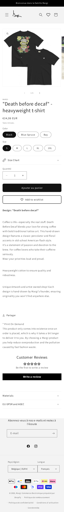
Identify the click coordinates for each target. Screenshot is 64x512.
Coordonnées (34, 508)
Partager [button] (11, 315)
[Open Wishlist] (48, 15)
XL (38, 148)
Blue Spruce (28, 134)
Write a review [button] (32, 377)
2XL (50, 148)
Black (9, 134)
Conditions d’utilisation (48, 502)
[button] (7, 15)
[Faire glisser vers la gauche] (24, 93)
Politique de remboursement (37, 497)
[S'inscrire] (53, 433)
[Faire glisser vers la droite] (39, 93)
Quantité (7, 168)
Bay (46, 134)
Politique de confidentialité (21, 502)
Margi (18, 493)
